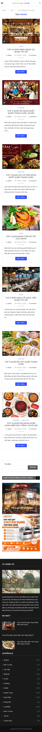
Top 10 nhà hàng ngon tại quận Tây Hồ (21, 50)
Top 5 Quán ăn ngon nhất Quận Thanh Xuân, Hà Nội (21, 112)
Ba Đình (22, 660)
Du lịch (22, 679)
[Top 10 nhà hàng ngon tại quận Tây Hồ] (21, 31)
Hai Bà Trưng (22, 693)
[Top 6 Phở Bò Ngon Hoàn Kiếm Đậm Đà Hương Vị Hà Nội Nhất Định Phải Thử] (8, 626)
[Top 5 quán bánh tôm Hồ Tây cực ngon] (21, 217)
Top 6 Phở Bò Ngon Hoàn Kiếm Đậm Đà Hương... (27, 623)
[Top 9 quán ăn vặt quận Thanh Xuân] (21, 343)
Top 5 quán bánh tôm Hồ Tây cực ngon (21, 237)
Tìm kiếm (7, 464)
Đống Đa (22, 674)
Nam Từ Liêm (22, 711)
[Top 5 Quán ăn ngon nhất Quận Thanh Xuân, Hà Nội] (21, 92)
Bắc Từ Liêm (22, 665)
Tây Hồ (22, 716)
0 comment (33, 55)
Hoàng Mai (22, 702)
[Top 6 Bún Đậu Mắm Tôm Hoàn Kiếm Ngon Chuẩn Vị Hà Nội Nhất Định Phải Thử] (8, 645)
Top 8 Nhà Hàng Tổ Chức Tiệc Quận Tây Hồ (21, 299)
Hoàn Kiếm (22, 697)
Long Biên (22, 707)
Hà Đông (22, 683)
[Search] (40, 3)
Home (4, 10)
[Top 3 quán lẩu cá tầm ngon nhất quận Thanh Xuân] (21, 156)
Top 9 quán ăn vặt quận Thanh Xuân (21, 363)
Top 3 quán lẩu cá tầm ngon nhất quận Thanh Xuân (21, 176)
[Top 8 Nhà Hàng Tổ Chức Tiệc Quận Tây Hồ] (21, 279)
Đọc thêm (20, 72)
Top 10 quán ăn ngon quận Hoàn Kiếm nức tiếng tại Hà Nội (21, 424)
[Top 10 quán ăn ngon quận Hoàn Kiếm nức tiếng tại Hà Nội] (21, 404)
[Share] (4, 41)
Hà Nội (22, 688)
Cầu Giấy (22, 669)
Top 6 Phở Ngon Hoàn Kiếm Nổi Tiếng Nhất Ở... (18, 635)
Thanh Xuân (22, 721)
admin (10, 55)
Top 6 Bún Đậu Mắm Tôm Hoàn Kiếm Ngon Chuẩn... (28, 643)
